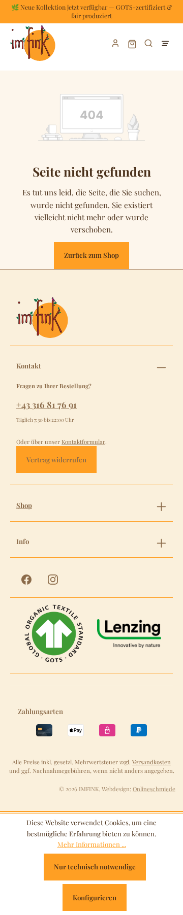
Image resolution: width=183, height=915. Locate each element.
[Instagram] (53, 579)
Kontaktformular (83, 442)
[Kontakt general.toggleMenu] (161, 366)
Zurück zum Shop (91, 255)
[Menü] (165, 43)
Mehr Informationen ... (91, 844)
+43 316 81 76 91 (46, 404)
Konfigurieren (94, 897)
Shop (24, 505)
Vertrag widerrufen (56, 459)
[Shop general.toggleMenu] (161, 505)
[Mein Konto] (116, 43)
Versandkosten (151, 762)
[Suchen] (149, 43)
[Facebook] (26, 579)
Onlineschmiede (154, 789)
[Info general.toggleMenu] (161, 541)
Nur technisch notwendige (95, 866)
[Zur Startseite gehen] (43, 43)
